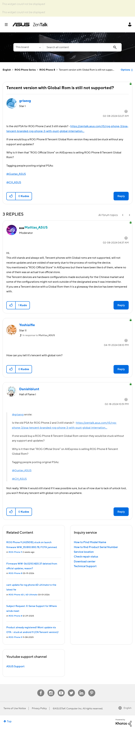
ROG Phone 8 (47, 69)
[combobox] (82, 47)
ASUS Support (15, 666)
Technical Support (85, 566)
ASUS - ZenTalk (30, 24)
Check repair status (86, 556)
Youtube (61, 689)
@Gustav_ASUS (16, 174)
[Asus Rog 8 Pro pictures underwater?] (129, 215)
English (7, 69)
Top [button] (9, 721)
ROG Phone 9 (15, 552)
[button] (11, 196)
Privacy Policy (39, 708)
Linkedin (81, 689)
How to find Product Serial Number (96, 547)
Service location (84, 552)
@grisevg (18, 414)
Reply (121, 196)
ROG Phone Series (25, 69)
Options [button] (125, 69)
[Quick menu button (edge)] (123, 215)
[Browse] (8, 24)
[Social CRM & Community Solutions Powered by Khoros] (123, 722)
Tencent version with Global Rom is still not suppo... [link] (86, 69)
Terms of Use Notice (15, 708)
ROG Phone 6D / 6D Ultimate (23, 594)
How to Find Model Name (90, 542)
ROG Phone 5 (15, 637)
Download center (84, 561)
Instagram (50, 689)
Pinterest (91, 689)
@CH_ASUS (13, 182)
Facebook (40, 689)
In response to (38, 335)
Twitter (71, 689)
